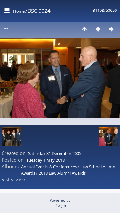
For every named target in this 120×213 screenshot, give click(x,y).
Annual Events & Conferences (49, 167)
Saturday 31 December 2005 (54, 153)
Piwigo (60, 205)
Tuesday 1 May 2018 (45, 160)
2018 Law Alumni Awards (62, 173)
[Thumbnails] (84, 29)
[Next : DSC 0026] (111, 29)
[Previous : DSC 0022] (98, 29)
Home (18, 11)
